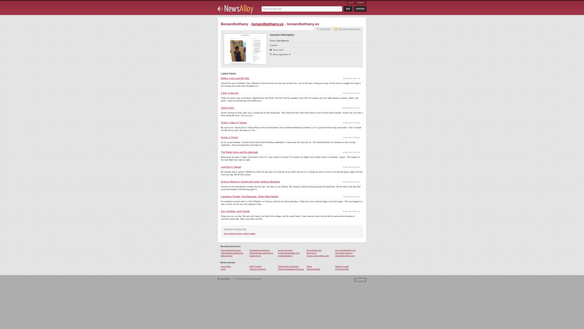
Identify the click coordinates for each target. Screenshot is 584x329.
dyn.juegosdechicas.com (345, 250)
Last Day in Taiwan (231, 167)
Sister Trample (255, 266)
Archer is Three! (229, 137)
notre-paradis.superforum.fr (232, 253)
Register (360, 3)
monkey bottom (249, 234)
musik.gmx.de (255, 256)
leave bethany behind (233, 234)
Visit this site (325, 29)
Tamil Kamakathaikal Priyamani (291, 269)
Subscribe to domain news (349, 29)
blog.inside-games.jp (344, 253)
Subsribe (360, 9)
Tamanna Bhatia (313, 269)
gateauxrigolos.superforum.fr (261, 253)
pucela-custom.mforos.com (318, 256)
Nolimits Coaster (342, 266)
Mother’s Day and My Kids (235, 78)
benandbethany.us (268, 24)
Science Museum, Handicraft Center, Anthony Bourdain (250, 182)
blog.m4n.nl (311, 253)
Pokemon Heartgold (257, 269)
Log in (350, 3)
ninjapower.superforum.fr (259, 250)
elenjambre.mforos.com (345, 256)
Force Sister (226, 266)
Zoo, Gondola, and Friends (235, 211)
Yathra (309, 266)
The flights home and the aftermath (239, 152)
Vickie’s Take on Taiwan (234, 123)
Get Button (360, 280)
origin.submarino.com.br (231, 250)
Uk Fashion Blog (342, 269)
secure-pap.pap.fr (285, 250)
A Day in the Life (229, 93)
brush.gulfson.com (314, 250)
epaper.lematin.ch (285, 256)
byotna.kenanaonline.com (288, 253)
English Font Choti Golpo (288, 266)
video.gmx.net (226, 256)
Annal (223, 269)
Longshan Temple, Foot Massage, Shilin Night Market (249, 196)
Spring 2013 (227, 108)
